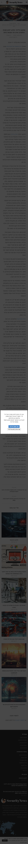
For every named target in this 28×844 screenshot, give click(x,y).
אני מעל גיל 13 (14, 426)
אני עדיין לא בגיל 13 (14, 429)
